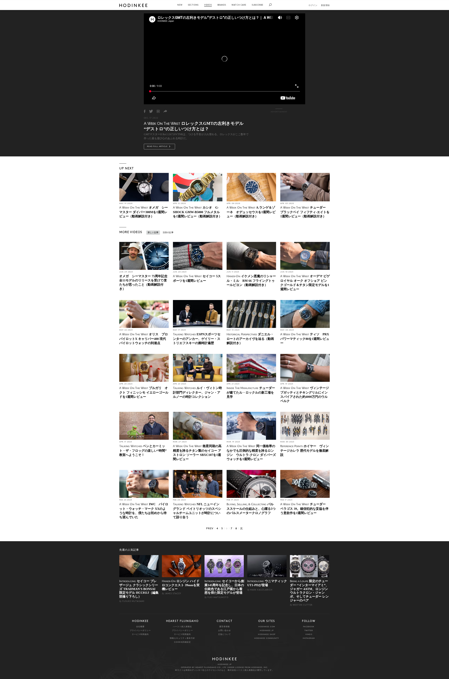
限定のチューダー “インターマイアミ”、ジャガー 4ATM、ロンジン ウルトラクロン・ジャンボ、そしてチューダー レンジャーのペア (309, 590)
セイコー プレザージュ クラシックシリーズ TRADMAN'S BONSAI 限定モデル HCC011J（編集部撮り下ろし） (139, 588)
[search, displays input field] (270, 4)
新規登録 (325, 5)
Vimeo (308, 634)
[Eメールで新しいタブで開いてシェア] (165, 111)
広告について (224, 634)
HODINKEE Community (266, 638)
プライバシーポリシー (140, 631)
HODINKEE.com (266, 627)
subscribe (257, 5)
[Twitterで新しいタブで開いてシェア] (151, 111)
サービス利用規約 (140, 634)
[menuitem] (179, 5)
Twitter (308, 631)
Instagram (309, 638)
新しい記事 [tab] (153, 233)
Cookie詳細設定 (182, 642)
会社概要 (140, 627)
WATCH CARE (239, 5)
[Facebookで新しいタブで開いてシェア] (145, 111)
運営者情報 (224, 627)
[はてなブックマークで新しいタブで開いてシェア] (158, 111)
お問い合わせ (224, 631)
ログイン (313, 5)
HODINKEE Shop (266, 634)
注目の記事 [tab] (168, 233)
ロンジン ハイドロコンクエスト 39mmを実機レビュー (181, 585)
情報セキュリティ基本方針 (182, 638)
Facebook (308, 627)
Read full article (157, 146)
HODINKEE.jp (267, 631)
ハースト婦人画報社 (182, 627)
